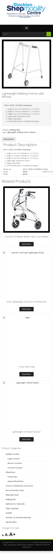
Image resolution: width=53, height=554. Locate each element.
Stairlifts (9, 513)
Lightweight (11, 132)
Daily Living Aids (12, 508)
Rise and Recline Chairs (15, 490)
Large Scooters (14, 458)
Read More (26, 244)
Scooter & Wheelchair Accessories (19, 486)
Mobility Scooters (13, 454)
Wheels (32, 132)
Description (9, 139)
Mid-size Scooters (15, 463)
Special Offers (11, 522)
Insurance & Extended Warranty (18, 517)
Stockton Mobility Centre (23, 542)
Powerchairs (12, 477)
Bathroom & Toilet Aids (15, 504)
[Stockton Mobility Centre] (26, 10)
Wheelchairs (10, 472)
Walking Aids (15, 130)
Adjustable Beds (12, 495)
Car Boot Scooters (15, 468)
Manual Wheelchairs (16, 481)
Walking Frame (23, 132)
